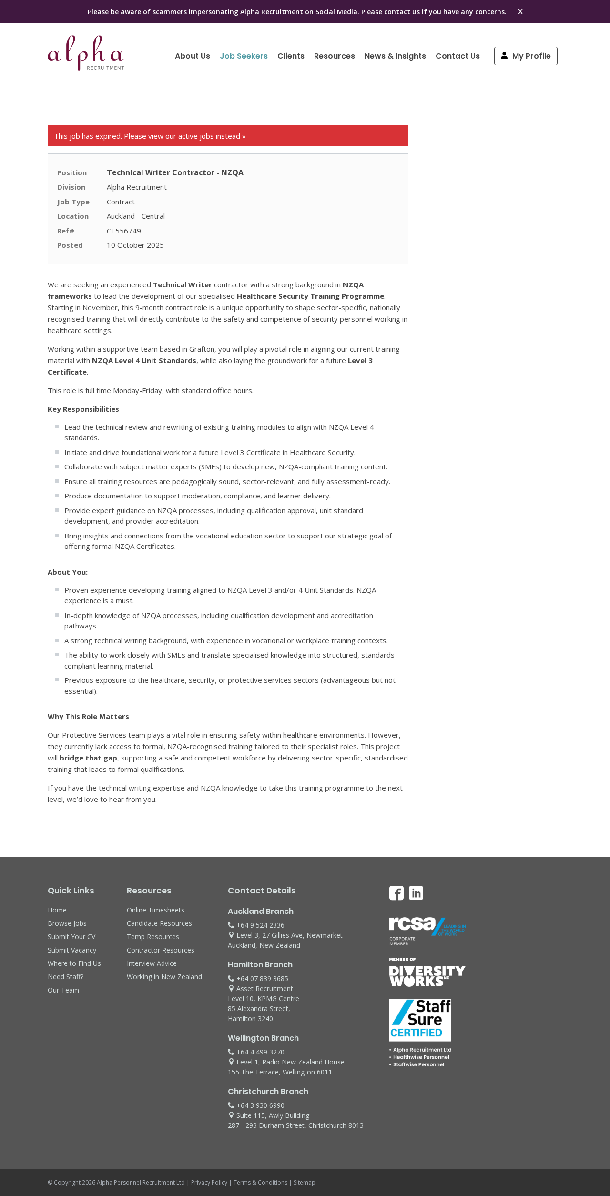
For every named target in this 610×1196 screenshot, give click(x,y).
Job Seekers (244, 56)
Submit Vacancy (72, 949)
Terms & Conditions (260, 1182)
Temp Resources (153, 936)
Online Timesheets (155, 909)
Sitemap (304, 1182)
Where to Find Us (74, 963)
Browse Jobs (67, 923)
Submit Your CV (71, 936)
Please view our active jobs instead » (185, 136)
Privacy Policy (209, 1182)
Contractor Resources (160, 949)
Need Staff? (65, 976)
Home (57, 909)
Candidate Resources (159, 923)
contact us (402, 11)
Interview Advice (152, 963)
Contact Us (458, 56)
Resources (334, 56)
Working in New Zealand (164, 976)
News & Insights (395, 56)
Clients (291, 56)
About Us (192, 56)
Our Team (63, 989)
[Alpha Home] (86, 67)
